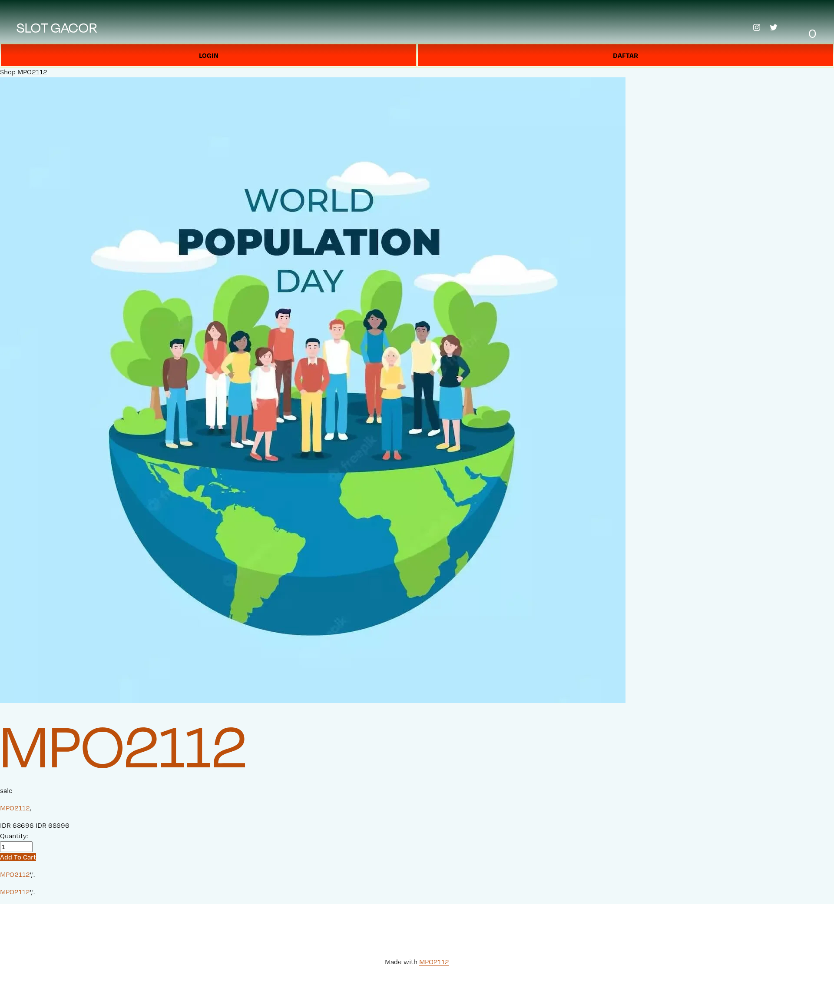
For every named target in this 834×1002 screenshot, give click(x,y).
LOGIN (208, 55)
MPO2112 (32, 72)
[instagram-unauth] (756, 27)
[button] (18, 857)
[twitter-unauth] (773, 27)
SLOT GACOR (57, 27)
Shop (8, 72)
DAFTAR (625, 55)
